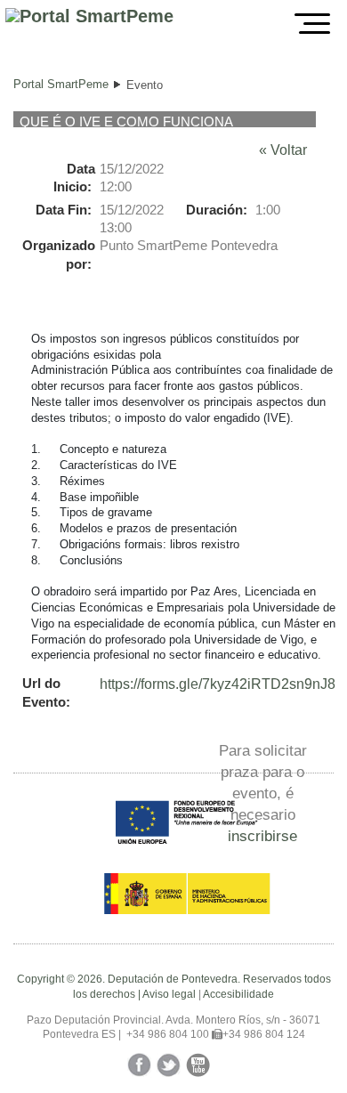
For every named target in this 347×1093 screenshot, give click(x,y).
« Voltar (283, 150)
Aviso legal (169, 994)
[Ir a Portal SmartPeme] (89, 16)
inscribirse (262, 836)
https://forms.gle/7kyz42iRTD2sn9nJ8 (217, 684)
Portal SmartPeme (61, 84)
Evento (144, 85)
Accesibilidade (238, 994)
